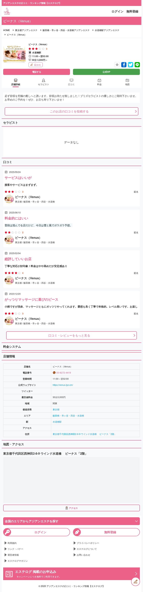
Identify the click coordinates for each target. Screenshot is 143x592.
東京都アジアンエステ (26, 30)
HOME (6, 30)
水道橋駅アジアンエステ (107, 30)
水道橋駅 (57, 421)
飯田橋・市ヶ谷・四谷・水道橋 (68, 415)
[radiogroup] (36, 48)
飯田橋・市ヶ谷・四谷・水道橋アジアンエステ (66, 30)
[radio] (30, 48)
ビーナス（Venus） (17, 34)
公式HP (106, 71)
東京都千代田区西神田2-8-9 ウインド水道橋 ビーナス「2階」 (84, 433)
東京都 (56, 409)
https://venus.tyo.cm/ (63, 384)
